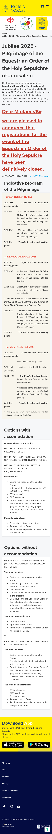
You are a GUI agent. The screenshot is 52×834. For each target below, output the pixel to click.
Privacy (5, 783)
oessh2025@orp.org (39, 176)
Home (4, 33)
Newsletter (7, 797)
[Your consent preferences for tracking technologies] (47, 829)
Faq (3, 770)
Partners (6, 776)
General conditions (10, 790)
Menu (47, 6)
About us (6, 763)
